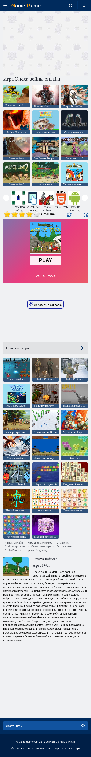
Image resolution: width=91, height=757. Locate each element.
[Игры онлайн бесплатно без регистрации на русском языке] (26, 5)
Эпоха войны (64, 546)
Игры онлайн (15, 542)
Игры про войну (17, 546)
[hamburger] (5, 6)
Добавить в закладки (47, 304)
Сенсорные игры (41, 546)
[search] (83, 725)
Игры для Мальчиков (39, 542)
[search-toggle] (70, 5)
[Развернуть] (86, 215)
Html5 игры (14, 550)
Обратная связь (63, 748)
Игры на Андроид (36, 550)
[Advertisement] (38, 42)
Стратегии (62, 542)
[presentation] (6, 198)
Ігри (78, 748)
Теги (48, 748)
